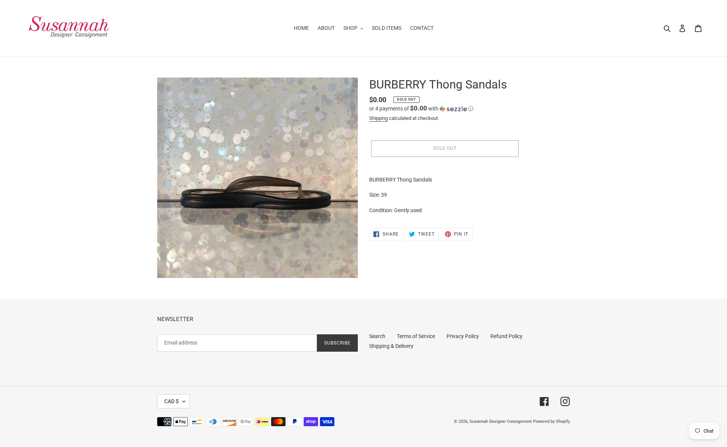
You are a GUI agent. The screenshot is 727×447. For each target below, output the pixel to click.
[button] (421, 108)
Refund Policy (506, 336)
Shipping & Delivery (391, 346)
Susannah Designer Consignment (501, 421)
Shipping (378, 118)
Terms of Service (416, 336)
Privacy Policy (462, 336)
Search (377, 336)
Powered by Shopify (551, 421)
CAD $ (171, 401)
